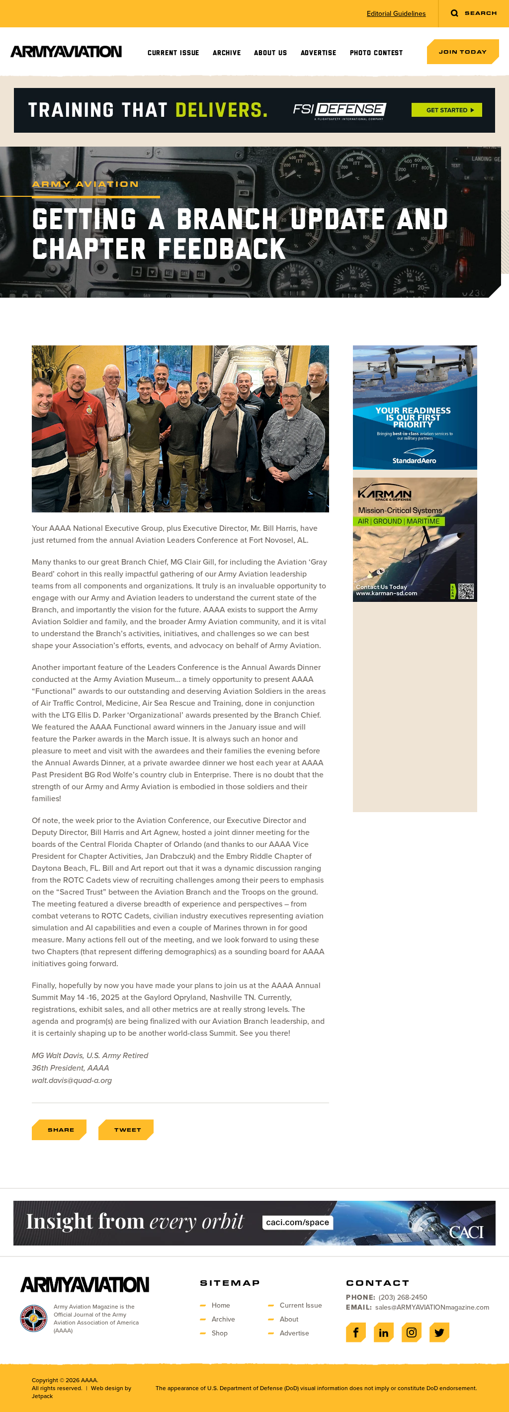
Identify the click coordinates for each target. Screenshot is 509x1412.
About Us (270, 53)
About (289, 1319)
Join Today (463, 51)
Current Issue (173, 53)
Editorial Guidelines (396, 14)
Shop (220, 1333)
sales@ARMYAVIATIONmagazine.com (432, 1307)
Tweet (128, 1129)
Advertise (319, 53)
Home (221, 1305)
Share (61, 1129)
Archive (227, 53)
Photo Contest (376, 53)
